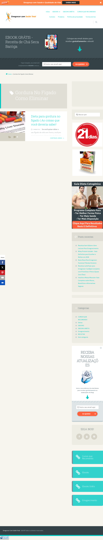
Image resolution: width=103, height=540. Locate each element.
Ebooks (85, 472)
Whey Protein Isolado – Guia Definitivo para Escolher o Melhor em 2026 (87, 254)
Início (48, 12)
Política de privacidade (75, 17)
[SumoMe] (2, 282)
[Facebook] (79, 437)
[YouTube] (87, 437)
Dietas (80, 323)
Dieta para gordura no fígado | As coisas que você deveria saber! (45, 120)
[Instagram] (94, 437)
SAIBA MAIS (71, 3)
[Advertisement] (87, 94)
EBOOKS (55, 12)
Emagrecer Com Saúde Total (11, 530)
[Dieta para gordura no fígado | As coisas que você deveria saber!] (12, 122)
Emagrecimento (83, 331)
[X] (2, 267)
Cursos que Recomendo (87, 457)
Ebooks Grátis (88, 486)
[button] (51, 2)
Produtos (61, 17)
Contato (52, 17)
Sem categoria (83, 337)
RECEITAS (9, 137)
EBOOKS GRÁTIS (68, 12)
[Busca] (94, 20)
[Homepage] (21, 16)
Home (10, 74)
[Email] (2, 277)
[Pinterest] (2, 272)
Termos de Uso (91, 17)
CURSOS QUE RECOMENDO (86, 12)
